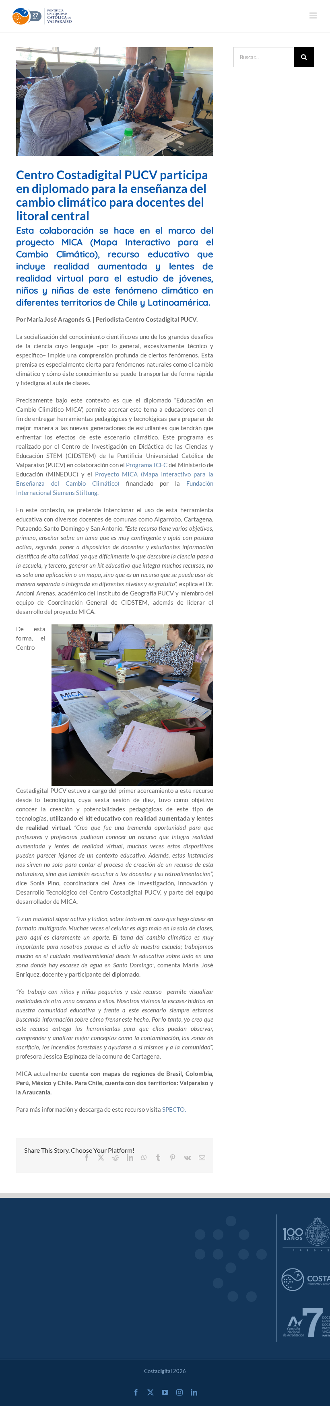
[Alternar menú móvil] (313, 15)
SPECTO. (174, 1109)
